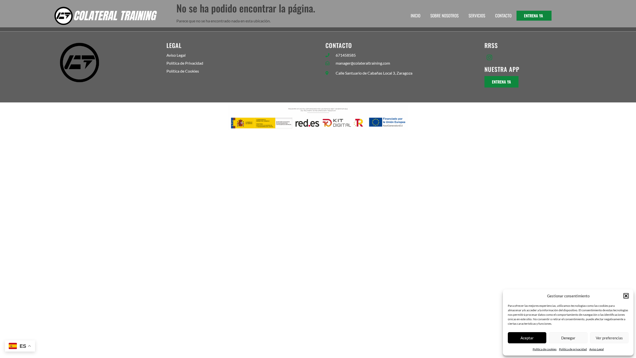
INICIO (415, 15)
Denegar (568, 338)
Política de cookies (544, 349)
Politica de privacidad (573, 349)
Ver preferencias (609, 338)
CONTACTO (503, 15)
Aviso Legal (596, 349)
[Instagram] (489, 57)
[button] (626, 295)
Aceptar (527, 338)
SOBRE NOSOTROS (444, 15)
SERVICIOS (477, 15)
